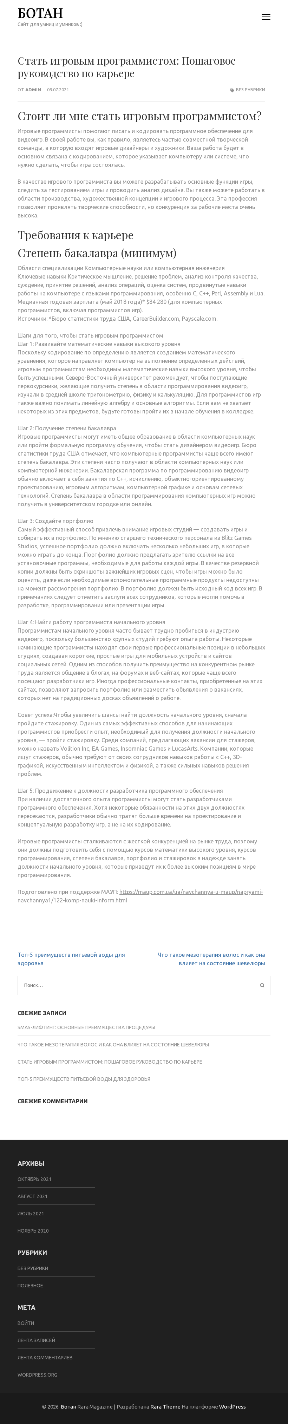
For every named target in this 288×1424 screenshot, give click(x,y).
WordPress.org (37, 1375)
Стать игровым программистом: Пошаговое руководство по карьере (110, 1062)
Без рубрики (250, 89)
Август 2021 (33, 1196)
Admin (33, 89)
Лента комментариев (45, 1357)
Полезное (30, 1285)
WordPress (232, 1407)
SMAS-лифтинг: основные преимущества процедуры (86, 1027)
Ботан (40, 12)
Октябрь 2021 (35, 1179)
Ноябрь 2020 (33, 1231)
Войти (26, 1323)
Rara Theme (165, 1407)
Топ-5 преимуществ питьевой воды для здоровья (84, 1079)
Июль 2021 (31, 1213)
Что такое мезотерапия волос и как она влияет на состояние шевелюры (113, 1044)
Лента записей (36, 1340)
